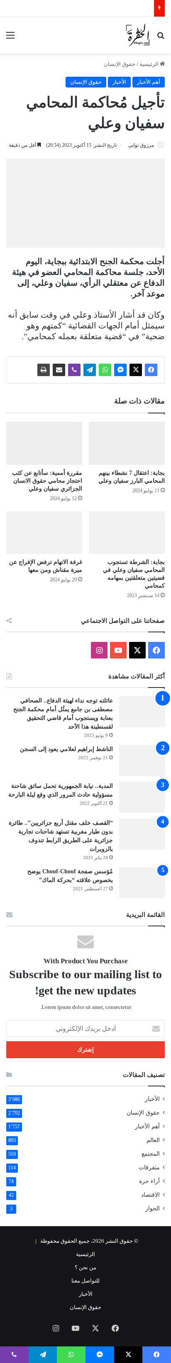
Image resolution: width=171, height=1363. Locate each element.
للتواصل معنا (85, 1281)
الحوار (152, 1208)
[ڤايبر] (74, 370)
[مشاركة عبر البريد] (59, 370)
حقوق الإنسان (119, 64)
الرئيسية (149, 64)
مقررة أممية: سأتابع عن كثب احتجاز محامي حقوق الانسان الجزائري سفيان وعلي (47, 481)
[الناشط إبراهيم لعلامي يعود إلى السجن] (142, 760)
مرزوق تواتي (141, 145)
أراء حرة (149, 1181)
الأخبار (119, 82)
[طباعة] (43, 370)
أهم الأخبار (148, 82)
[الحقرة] (137, 35)
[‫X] (135, 370)
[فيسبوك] (151, 370)
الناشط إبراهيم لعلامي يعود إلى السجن (66, 749)
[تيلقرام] (89, 370)
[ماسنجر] (120, 370)
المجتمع (151, 1154)
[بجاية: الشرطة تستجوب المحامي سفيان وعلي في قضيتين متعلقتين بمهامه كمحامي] (127, 532)
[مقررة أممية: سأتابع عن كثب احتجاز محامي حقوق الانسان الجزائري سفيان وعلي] (44, 443)
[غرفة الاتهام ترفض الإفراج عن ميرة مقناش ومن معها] (44, 532)
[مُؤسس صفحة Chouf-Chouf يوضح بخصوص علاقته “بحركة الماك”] (142, 882)
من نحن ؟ (85, 1267)
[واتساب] (105, 370)
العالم (153, 1140)
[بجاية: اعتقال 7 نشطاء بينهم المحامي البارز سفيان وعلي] (127, 443)
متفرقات (149, 1167)
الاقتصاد (150, 1195)
